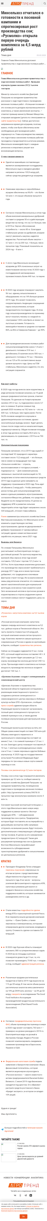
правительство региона (30, 645)
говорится (16, 994)
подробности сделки (30, 910)
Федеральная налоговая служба (20, 1061)
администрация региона (32, 964)
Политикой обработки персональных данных (14, 1211)
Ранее (4, 516)
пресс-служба (7, 705)
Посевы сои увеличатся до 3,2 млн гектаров (21, 770)
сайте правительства (10, 121)
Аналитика (37, 1177)
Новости (8, 1177)
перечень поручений (15, 870)
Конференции (22, 1177)
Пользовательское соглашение (23, 1201)
